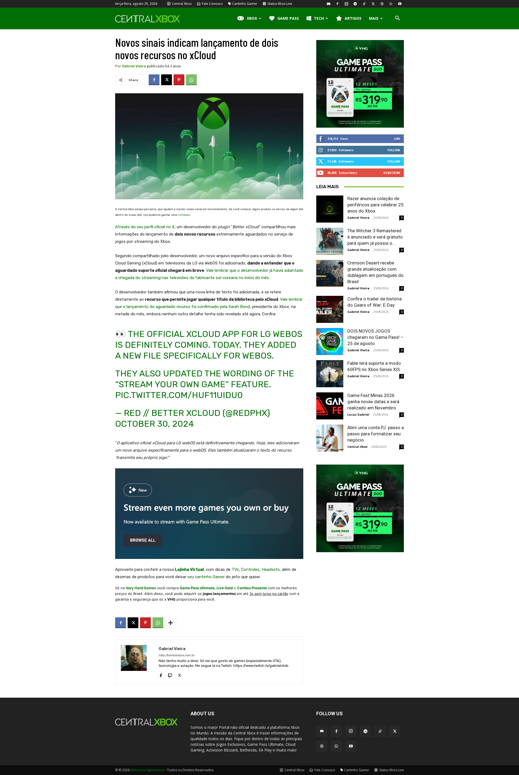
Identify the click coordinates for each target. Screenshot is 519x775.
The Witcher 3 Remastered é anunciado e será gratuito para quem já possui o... (375, 237)
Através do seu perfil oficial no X (145, 226)
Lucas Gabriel (358, 414)
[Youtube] (400, 4)
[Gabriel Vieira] (137, 662)
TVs (235, 569)
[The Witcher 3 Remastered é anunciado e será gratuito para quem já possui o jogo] (329, 241)
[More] (170, 622)
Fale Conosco (212, 3)
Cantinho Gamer (244, 3)
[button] (397, 18)
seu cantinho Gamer (206, 576)
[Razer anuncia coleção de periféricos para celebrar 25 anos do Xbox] (329, 209)
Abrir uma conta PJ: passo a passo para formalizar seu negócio (375, 434)
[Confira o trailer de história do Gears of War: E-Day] (329, 309)
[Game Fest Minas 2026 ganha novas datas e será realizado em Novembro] (329, 405)
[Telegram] (355, 4)
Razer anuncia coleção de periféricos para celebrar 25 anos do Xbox (375, 205)
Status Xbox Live (279, 3)
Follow (393, 150)
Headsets (271, 569)
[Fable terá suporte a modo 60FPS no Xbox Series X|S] (329, 373)
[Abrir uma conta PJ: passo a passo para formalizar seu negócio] (329, 438)
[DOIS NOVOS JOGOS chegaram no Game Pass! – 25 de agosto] (329, 341)
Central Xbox (181, 3)
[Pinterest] (179, 79)
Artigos (353, 18)
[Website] (382, 4)
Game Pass (288, 18)
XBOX (252, 18)
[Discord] (328, 4)
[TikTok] (364, 4)
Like (397, 139)
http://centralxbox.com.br (176, 655)
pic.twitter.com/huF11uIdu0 (179, 395)
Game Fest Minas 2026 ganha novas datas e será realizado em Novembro (373, 401)
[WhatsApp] (391, 4)
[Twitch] (170, 674)
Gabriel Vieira (134, 66)
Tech (319, 18)
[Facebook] (337, 4)
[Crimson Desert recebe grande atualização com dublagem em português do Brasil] (329, 273)
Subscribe (391, 173)
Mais (373, 18)
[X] (373, 4)
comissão (184, 214)
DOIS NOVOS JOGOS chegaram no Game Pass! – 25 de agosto (375, 337)
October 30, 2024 (154, 424)
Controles (250, 569)
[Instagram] (346, 4)
